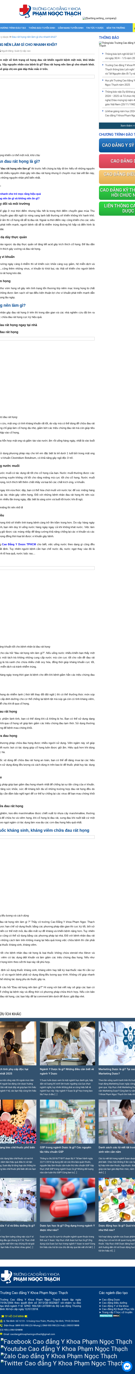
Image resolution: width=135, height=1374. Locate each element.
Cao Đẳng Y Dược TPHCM (19, 544)
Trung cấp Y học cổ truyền (117, 1312)
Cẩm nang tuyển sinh (70, 28)
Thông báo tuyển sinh (42, 28)
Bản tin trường (116, 28)
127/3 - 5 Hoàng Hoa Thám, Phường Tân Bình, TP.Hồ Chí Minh (49, 1321)
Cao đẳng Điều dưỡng (114, 1302)
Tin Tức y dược (95, 28)
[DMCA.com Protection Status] (110, 1316)
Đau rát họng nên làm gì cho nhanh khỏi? (34, 37)
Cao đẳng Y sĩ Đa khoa (115, 1306)
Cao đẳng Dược (111, 1299)
